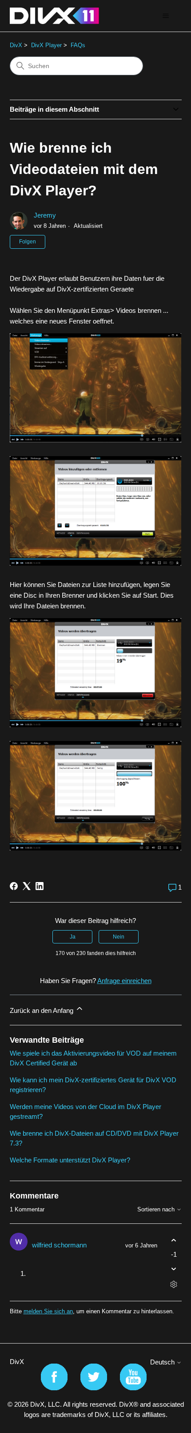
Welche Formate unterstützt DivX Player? (70, 1160)
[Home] (54, 16)
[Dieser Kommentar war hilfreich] (174, 1240)
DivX (16, 45)
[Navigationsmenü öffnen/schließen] (166, 16)
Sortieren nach (156, 1209)
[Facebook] (14, 886)
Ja (73, 937)
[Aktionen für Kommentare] (174, 1284)
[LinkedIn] (40, 886)
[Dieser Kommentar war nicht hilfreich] (174, 1268)
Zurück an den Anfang (42, 1010)
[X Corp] (27, 886)
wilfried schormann (59, 1245)
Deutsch (163, 1362)
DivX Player (46, 45)
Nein (118, 937)
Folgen (27, 242)
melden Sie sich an (48, 1311)
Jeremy (45, 215)
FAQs (78, 45)
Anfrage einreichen (124, 980)
